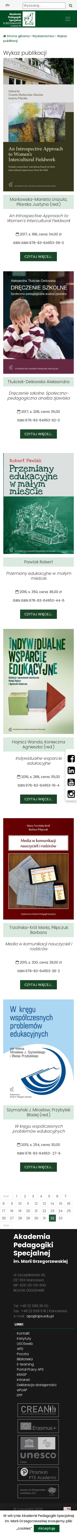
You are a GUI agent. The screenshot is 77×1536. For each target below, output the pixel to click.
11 (28, 1203)
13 (44, 1203)
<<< (6, 1196)
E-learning (25, 1364)
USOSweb (25, 1343)
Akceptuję (46, 1528)
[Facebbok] (71, 758)
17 (3, 1210)
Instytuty (24, 1338)
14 (52, 1203)
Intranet (23, 1379)
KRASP (22, 1374)
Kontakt (23, 1333)
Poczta (23, 1353)
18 (11, 1210)
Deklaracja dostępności (36, 1384)
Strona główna (18, 36)
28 (20, 1218)
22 (44, 1210)
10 (20, 1203)
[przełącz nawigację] (68, 19)
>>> (6, 1225)
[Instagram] (71, 794)
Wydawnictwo (43, 36)
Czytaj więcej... (38, 256)
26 (4, 1218)
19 (19, 1210)
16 (68, 1203)
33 (60, 1218)
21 (36, 1210)
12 (36, 1203)
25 (69, 1210)
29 (28, 1218)
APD (20, 1348)
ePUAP (22, 1390)
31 (44, 1218)
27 (12, 1218)
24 (60, 1210)
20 (28, 1210)
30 (36, 1218)
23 (52, 1210)
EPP (19, 1395)
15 (60, 1203)
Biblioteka (25, 1359)
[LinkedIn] (71, 770)
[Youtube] (71, 782)
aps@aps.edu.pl (40, 1316)
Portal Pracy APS (30, 1369)
